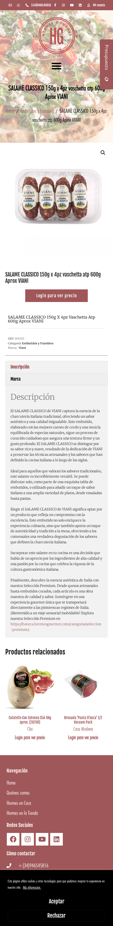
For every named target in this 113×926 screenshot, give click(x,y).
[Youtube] (42, 839)
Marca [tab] (15, 379)
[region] (56, 898)
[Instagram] (27, 839)
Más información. (32, 887)
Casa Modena (83, 729)
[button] (56, 66)
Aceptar (56, 901)
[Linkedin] (56, 839)
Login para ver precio (30, 737)
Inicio (10, 111)
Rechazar (56, 915)
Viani (22, 348)
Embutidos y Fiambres (37, 111)
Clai (30, 729)
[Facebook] (13, 839)
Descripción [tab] (20, 367)
